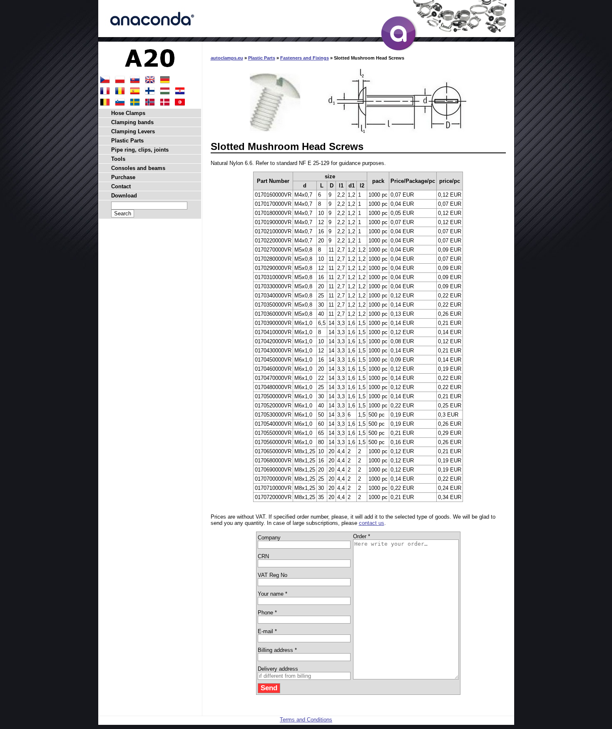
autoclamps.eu (227, 57)
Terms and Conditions (306, 720)
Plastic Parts (261, 57)
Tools (118, 159)
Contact (121, 186)
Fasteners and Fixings (304, 57)
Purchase (123, 177)
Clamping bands (132, 122)
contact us (371, 523)
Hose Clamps (128, 113)
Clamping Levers (133, 131)
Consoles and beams (138, 168)
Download (124, 195)
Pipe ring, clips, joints (140, 150)
